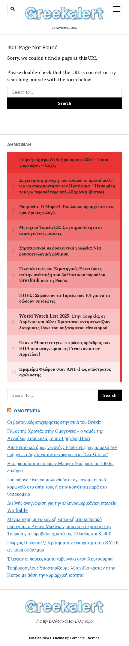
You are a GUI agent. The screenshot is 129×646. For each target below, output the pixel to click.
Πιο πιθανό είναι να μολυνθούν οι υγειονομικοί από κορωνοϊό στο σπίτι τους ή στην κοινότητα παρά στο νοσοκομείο (57, 486)
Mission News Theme (46, 638)
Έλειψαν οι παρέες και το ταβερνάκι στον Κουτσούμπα (59, 558)
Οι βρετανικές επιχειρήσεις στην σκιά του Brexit (54, 422)
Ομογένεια (27, 411)
